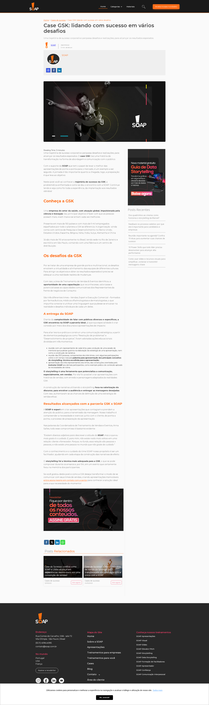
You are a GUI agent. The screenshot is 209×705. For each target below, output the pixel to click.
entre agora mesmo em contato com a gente (65, 480)
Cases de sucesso (58, 20)
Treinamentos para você (101, 658)
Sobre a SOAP (95, 641)
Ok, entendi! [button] (104, 697)
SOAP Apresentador (145, 666)
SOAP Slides (141, 645)
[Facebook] (54, 70)
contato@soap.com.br (46, 646)
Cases (90, 663)
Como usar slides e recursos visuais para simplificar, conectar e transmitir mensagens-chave (146, 262)
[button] (116, 6)
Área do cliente (95, 680)
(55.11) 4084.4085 (44, 643)
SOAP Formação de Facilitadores (150, 662)
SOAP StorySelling (144, 653)
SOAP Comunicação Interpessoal (150, 674)
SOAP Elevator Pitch (145, 649)
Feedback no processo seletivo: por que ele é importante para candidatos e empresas (146, 227)
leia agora (76, 582)
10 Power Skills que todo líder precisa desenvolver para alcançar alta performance (145, 250)
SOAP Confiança (143, 670)
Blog (90, 669)
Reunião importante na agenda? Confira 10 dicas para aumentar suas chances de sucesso (146, 238)
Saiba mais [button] (157, 690)
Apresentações (95, 647)
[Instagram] (48, 70)
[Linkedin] (59, 70)
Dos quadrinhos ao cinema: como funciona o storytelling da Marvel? (143, 216)
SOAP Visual (141, 640)
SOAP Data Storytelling (146, 657)
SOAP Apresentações (145, 636)
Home (103, 6)
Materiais (131, 7)
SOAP (53, 45)
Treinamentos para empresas (104, 652)
